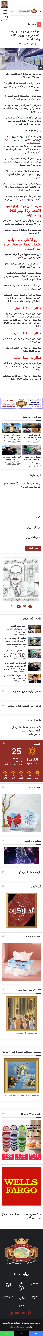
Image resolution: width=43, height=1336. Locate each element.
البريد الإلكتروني (33, 527)
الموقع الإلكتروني (33, 537)
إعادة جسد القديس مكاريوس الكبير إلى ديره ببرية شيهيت (32, 437)
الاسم (38, 517)
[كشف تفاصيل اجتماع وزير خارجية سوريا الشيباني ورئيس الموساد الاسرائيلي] (11, 450)
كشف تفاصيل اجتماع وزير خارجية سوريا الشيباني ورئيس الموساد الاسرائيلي (11, 459)
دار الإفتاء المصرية (27, 83)
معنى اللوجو (8, 1284)
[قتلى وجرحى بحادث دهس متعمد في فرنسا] (34, 678)
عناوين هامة (34, 734)
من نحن (34, 1283)
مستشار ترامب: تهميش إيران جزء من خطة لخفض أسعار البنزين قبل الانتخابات (14, 654)
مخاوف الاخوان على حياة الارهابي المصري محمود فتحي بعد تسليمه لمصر (12, 437)
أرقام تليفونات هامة (30, 730)
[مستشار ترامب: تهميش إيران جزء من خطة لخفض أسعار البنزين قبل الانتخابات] (31, 450)
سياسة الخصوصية (21, 1297)
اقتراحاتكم (8, 1296)
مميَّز (12, 1327)
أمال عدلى (34, 44)
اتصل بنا (21, 1305)
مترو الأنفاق (23, 257)
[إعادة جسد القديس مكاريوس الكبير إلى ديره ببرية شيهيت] (31, 428)
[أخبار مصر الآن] (28, 11)
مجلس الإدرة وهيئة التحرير (21, 1286)
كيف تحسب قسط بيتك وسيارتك (25, 727)
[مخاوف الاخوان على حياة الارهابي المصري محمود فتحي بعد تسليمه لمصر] (11, 428)
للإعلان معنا (34, 1297)
